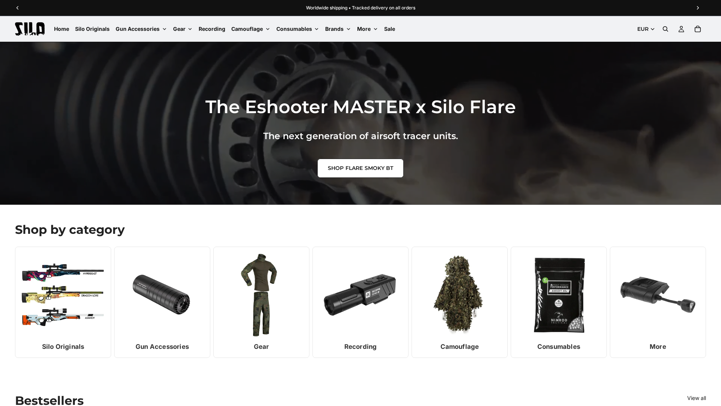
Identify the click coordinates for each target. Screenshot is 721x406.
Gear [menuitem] (179, 29)
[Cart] (697, 29)
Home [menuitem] (61, 29)
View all (696, 398)
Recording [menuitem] (212, 29)
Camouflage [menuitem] (247, 29)
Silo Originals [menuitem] (92, 29)
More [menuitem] (364, 29)
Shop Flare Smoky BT (361, 168)
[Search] (665, 29)
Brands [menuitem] (334, 29)
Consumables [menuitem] (294, 29)
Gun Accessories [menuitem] (138, 29)
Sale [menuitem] (389, 29)
